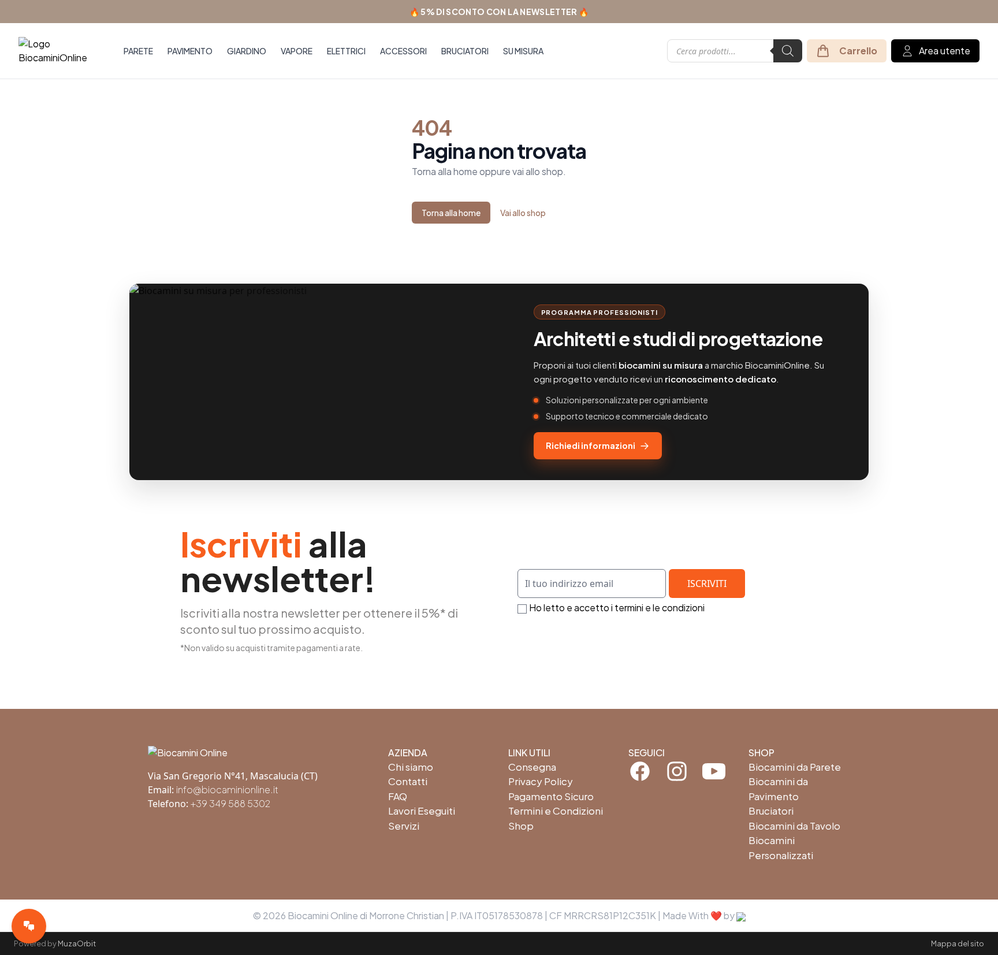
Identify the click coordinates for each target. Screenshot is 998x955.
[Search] (787, 50)
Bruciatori (465, 51)
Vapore (296, 51)
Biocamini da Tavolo (794, 825)
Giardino (246, 51)
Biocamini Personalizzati (780, 847)
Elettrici (346, 51)
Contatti (407, 781)
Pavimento (190, 51)
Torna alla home (451, 212)
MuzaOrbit (77, 943)
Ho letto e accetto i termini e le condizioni (617, 607)
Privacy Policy (540, 781)
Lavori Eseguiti (421, 810)
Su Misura (523, 51)
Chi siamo (410, 766)
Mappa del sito (957, 943)
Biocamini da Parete (794, 766)
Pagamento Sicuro (551, 796)
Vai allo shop (523, 212)
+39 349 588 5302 (230, 803)
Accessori (403, 51)
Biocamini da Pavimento (778, 788)
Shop (521, 825)
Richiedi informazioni (590, 445)
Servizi (403, 825)
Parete (138, 51)
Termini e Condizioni (555, 810)
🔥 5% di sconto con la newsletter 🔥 (499, 11)
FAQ (397, 796)
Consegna (532, 766)
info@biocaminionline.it (227, 789)
